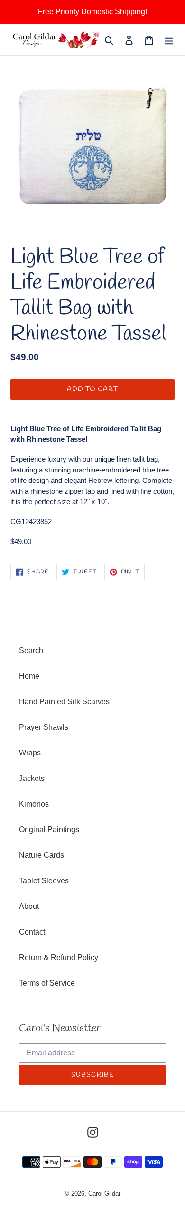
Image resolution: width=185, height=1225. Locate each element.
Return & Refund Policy (58, 957)
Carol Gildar (104, 1193)
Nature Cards (41, 855)
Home (29, 676)
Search (31, 650)
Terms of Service (47, 983)
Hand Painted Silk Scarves (64, 702)
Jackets (32, 778)
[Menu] (169, 39)
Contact (32, 932)
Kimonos (34, 804)
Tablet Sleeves (44, 881)
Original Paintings (49, 830)
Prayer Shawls (43, 727)
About (29, 906)
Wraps (30, 753)
